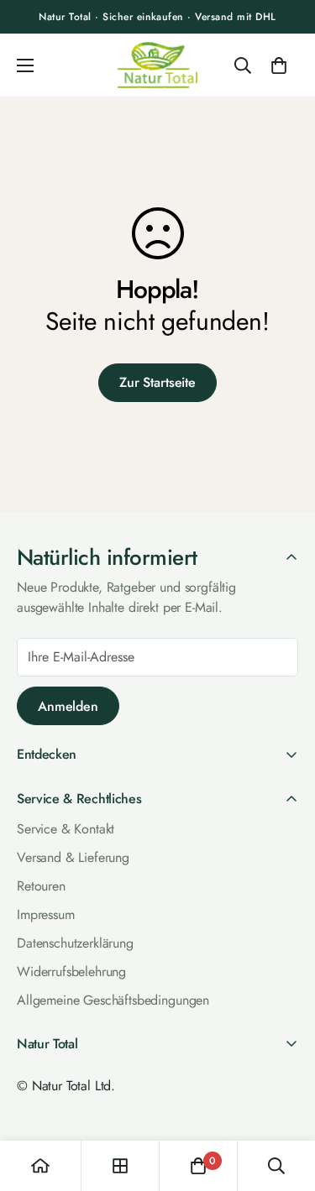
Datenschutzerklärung (75, 943)
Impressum (46, 914)
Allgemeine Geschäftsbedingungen (113, 1000)
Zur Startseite (157, 382)
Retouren (41, 886)
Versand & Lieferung (73, 857)
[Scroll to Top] (285, 1099)
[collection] (120, 1165)
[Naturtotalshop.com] (157, 65)
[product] (40, 1166)
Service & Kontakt (65, 828)
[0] (279, 65)
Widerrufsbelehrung (71, 971)
